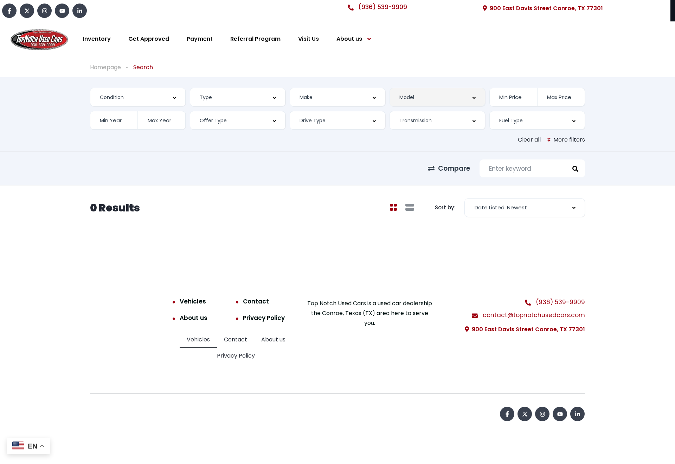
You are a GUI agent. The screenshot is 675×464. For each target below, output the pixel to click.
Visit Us (308, 39)
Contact (256, 301)
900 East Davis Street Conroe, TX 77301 (546, 8)
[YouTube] (62, 11)
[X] (27, 11)
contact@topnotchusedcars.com (533, 315)
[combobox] (138, 97)
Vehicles (193, 301)
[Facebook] (9, 11)
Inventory (97, 39)
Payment (200, 39)
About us (349, 39)
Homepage (105, 67)
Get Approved (148, 39)
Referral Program (255, 39)
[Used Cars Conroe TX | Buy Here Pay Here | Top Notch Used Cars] (39, 39)
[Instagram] (44, 11)
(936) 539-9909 (382, 7)
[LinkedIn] (79, 11)
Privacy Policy (264, 318)
